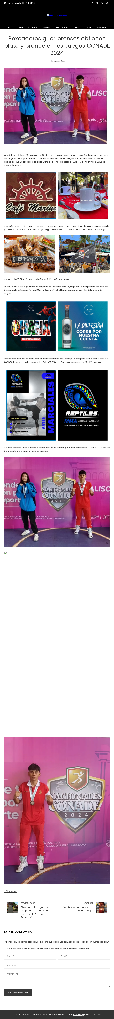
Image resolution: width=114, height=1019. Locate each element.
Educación (62, 27)
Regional (101, 27)
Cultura (32, 27)
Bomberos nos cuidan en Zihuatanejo (78, 907)
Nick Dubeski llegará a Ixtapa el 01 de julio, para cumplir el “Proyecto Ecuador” (35, 910)
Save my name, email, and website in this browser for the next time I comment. (48, 948)
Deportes (46, 27)
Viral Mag (79, 1014)
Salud (89, 27)
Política (77, 27)
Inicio (11, 27)
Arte (21, 27)
